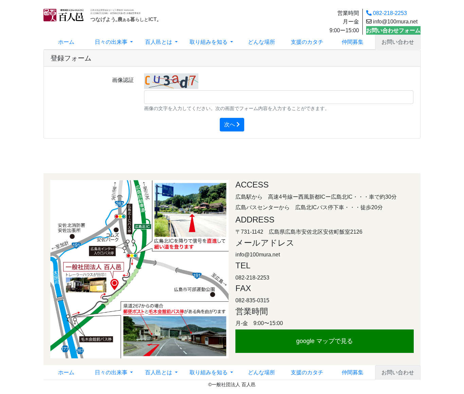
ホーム (66, 42)
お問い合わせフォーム (393, 30)
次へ (230, 124)
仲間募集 (352, 42)
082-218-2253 (389, 13)
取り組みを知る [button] (209, 42)
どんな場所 (261, 42)
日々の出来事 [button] (112, 42)
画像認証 (123, 80)
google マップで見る (324, 341)
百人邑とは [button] (159, 42)
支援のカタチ (307, 42)
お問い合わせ (397, 42)
